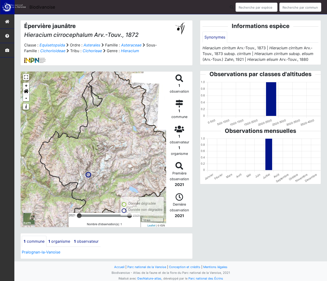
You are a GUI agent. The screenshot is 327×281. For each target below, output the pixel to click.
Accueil (119, 267)
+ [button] (26, 85)
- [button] (26, 98)
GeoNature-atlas (149, 278)
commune (34, 241)
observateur (86, 241)
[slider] (79, 215)
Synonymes (214, 37)
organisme (59, 241)
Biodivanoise (42, 7)
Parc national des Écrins (205, 278)
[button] (26, 92)
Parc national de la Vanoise (146, 267)
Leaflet (151, 225)
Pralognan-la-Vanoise (41, 252)
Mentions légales (215, 267)
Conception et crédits (184, 267)
